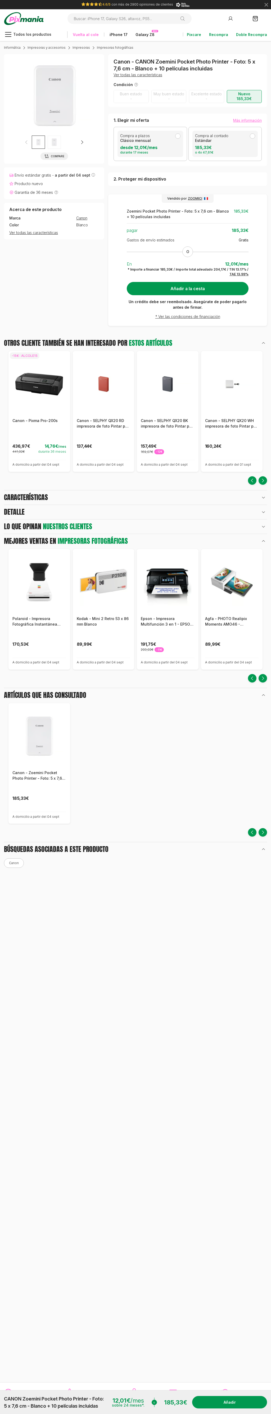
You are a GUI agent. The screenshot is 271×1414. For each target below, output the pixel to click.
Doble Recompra (251, 34)
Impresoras (81, 48)
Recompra (218, 34)
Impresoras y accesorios (47, 48)
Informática (12, 48)
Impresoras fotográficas (115, 48)
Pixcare (194, 34)
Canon (81, 218)
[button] (82, 142)
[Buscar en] (184, 18)
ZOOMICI (195, 198)
